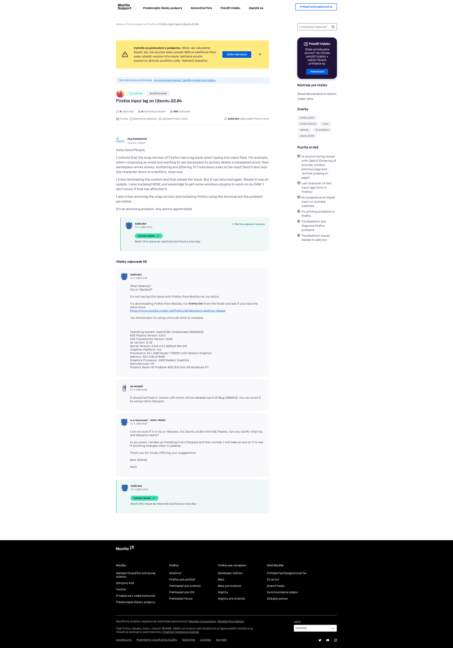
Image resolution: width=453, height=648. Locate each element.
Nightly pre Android (231, 598)
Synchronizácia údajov (282, 592)
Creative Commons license (180, 632)
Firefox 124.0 (307, 118)
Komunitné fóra (201, 8)
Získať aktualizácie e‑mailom (316, 94)
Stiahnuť (175, 573)
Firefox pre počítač (182, 579)
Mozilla (125, 549)
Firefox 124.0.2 (308, 124)
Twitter (121, 589)
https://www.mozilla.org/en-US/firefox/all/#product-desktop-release (177, 310)
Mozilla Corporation (202, 621)
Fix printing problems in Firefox (318, 214)
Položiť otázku (230, 8)
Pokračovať (317, 71)
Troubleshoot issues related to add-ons (316, 238)
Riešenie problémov (145, 118)
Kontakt (221, 639)
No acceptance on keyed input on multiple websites (318, 202)
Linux (325, 124)
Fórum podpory (136, 24)
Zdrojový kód (125, 583)
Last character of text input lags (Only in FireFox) (317, 187)
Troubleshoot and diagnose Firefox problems (314, 226)
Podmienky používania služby (156, 639)
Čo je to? (273, 579)
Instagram (335, 640)
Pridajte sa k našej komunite (135, 595)
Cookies (205, 639)
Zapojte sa (256, 8)
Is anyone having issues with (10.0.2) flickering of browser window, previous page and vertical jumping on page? (319, 167)
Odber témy (305, 99)
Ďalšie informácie (237, 54)
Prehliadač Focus (181, 598)
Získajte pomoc (277, 598)
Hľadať (333, 27)
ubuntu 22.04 (307, 136)
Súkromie (188, 639)
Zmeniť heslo (276, 586)
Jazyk (297, 621)
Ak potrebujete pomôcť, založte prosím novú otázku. (185, 80)
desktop (304, 130)
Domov (120, 24)
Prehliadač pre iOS (181, 592)
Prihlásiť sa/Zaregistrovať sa (316, 6)
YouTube (327, 640)
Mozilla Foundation (231, 621)
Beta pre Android (229, 586)
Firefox (152, 24)
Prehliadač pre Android (184, 586)
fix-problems (322, 130)
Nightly (223, 592)
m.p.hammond (137, 138)
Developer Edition (230, 573)
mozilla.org (123, 639)
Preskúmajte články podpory (162, 8)
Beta (221, 579)
